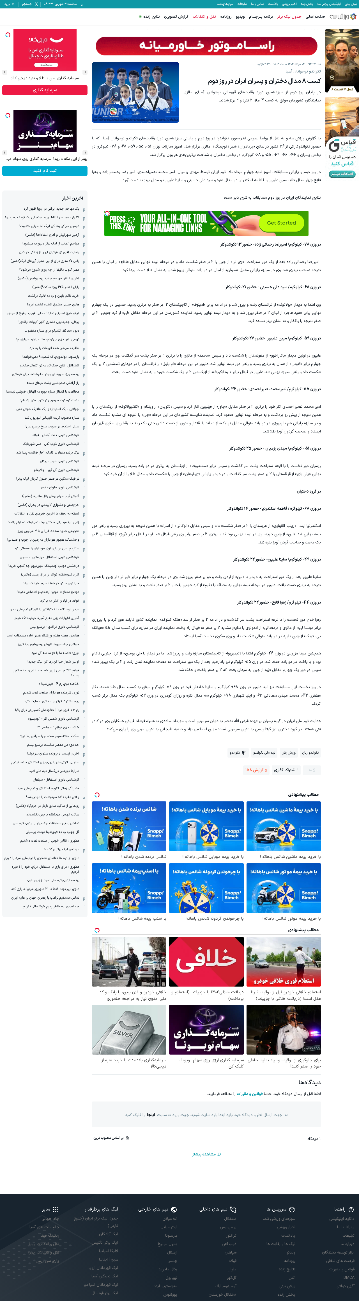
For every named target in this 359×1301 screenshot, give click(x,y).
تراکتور (231, 1236)
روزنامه (226, 17)
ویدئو (291, 1252)
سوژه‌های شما (225, 4)
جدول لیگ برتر (289, 17)
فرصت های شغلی (340, 1261)
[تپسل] (107, 213)
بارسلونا (171, 1236)
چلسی (172, 1261)
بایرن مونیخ (167, 1244)
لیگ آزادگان (108, 1234)
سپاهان (230, 1252)
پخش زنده (307, 4)
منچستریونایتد (165, 1286)
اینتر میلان (168, 1227)
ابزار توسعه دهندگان (338, 1252)
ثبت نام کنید (45, 90)
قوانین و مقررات (250, 1094)
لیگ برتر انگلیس (105, 1243)
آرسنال (172, 1252)
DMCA (349, 1278)
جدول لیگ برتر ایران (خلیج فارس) (96, 1222)
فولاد (232, 1261)
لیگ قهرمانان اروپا (103, 1268)
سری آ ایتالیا (108, 1260)
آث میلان (170, 1219)
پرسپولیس (228, 1227)
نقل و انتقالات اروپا (44, 1244)
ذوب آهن (229, 1244)
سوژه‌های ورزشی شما (279, 1219)
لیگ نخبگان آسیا (104, 1276)
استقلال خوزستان (222, 1295)
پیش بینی (351, 4)
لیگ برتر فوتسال (104, 1293)
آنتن (292, 1278)
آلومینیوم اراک (225, 1286)
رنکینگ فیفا (50, 1236)
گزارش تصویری (176, 17)
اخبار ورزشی (289, 4)
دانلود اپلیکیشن (342, 1219)
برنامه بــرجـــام (261, 17)
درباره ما (348, 1244)
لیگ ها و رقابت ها (280, 1244)
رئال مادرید (167, 1269)
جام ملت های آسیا (44, 1227)
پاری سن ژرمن (47, 1261)
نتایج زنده (151, 17)
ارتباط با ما (346, 1227)
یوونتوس (170, 1295)
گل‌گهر (231, 1278)
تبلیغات (242, 4)
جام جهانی (50, 1219)
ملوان (231, 1269)
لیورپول (171, 1278)
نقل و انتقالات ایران (43, 1252)
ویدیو (240, 17)
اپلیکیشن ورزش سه (329, 4)
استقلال (230, 1219)
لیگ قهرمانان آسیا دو (101, 1285)
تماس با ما (257, 4)
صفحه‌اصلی (315, 17)
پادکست (273, 4)
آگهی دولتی (346, 1286)
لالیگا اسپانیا (108, 1251)
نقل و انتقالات (204, 17)
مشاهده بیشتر (204, 1154)
